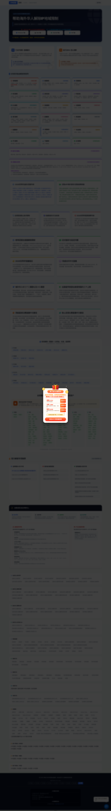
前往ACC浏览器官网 (55, 419)
